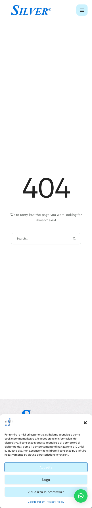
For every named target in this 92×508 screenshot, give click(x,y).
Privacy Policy (55, 502)
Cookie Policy (36, 502)
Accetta (46, 467)
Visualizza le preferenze (46, 492)
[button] (85, 423)
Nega (46, 479)
